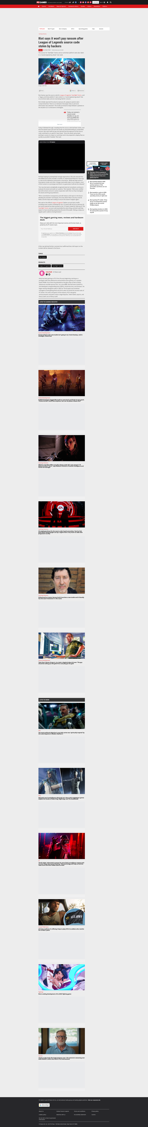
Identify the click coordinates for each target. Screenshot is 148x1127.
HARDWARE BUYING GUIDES (93, 163)
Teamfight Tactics (76, 95)
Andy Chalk (47, 50)
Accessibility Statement (80, 1114)
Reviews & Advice (73, 6)
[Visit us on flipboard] (88, 2)
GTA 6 (72, 29)
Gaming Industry (42, 34)
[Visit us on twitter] (78, 2)
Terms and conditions (79, 1111)
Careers (94, 1114)
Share (42, 90)
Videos (89, 6)
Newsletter (97, 6)
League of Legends (65, 95)
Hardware (51, 6)
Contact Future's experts (62, 1111)
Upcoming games (83, 29)
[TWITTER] (47, 274)
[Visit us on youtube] (83, 2)
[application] (61, 157)
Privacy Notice (46, 234)
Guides (83, 6)
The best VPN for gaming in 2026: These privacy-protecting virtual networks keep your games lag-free (99, 175)
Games (44, 6)
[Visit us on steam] (73, 2)
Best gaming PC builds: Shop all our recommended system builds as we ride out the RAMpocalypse (98, 202)
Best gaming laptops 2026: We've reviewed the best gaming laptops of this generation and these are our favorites (98, 185)
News (40, 50)
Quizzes (101, 29)
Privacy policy (95, 1111)
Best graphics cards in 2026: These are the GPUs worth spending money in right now (98, 194)
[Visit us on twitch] (86, 2)
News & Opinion (61, 6)
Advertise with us (60, 1114)
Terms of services (60, 233)
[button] (110, 2)
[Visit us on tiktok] (90, 2)
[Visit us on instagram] (81, 2)
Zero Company (63, 29)
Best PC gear (51, 29)
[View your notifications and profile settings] (107, 2)
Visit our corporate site (94, 1100)
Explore (105, 6)
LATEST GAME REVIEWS (104, 163)
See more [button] (59, 124)
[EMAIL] (49, 274)
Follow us (74, 90)
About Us (41, 1111)
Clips (93, 29)
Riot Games (42, 257)
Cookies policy (42, 1114)
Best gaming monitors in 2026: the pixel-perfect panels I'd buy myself (99, 210)
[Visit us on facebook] (76, 2)
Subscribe (95, 2)
